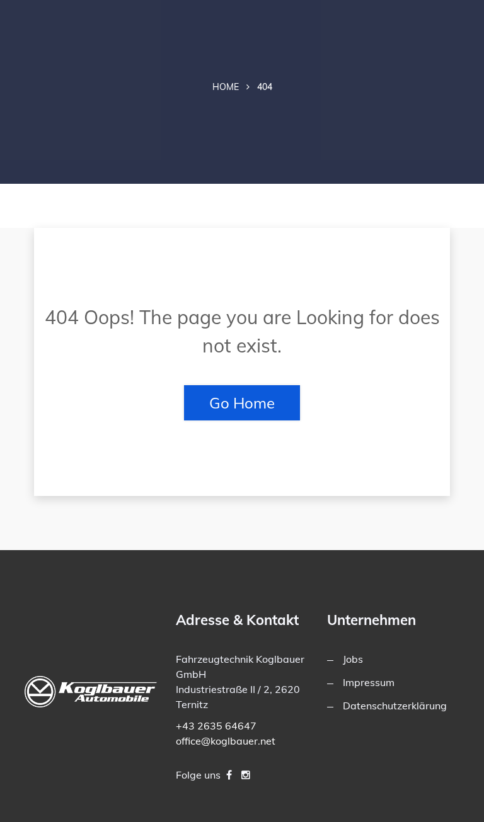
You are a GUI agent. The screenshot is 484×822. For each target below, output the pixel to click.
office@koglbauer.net (225, 741)
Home (225, 87)
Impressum (369, 682)
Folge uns (198, 775)
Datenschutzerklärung (395, 705)
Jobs (353, 659)
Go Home (242, 402)
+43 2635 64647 (216, 725)
